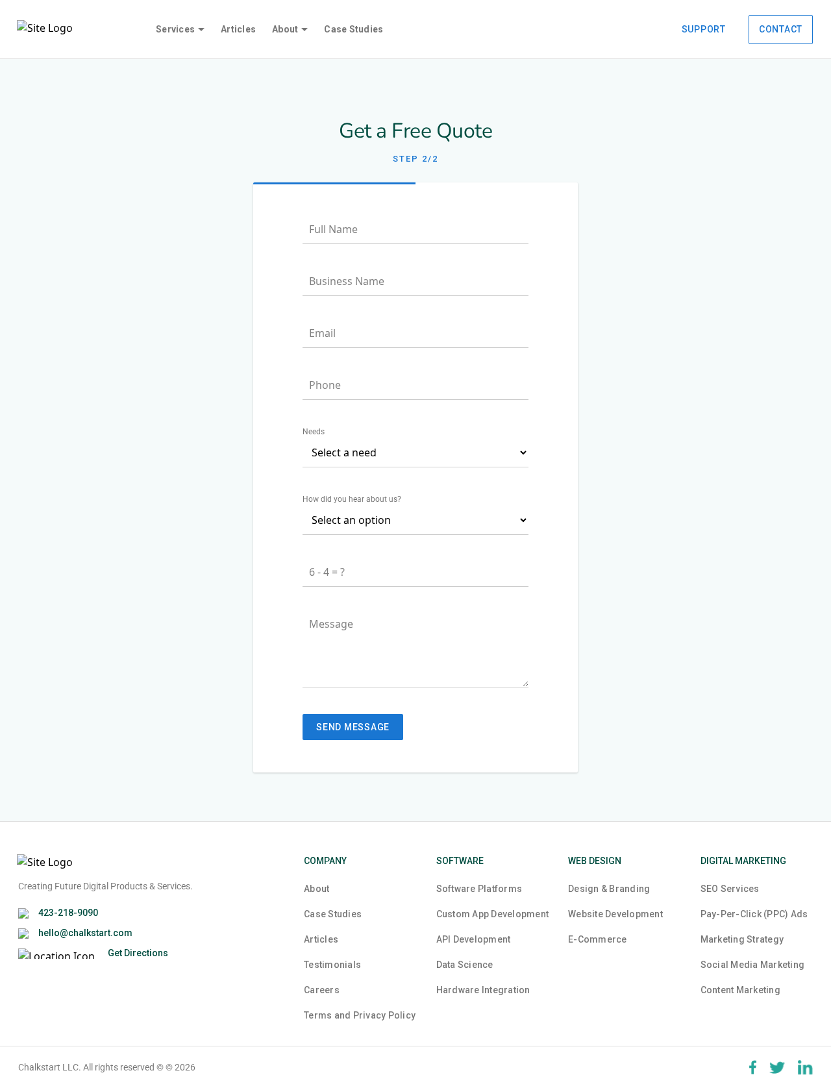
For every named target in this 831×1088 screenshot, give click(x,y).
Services (175, 29)
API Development (473, 939)
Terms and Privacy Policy (360, 1015)
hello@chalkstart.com (85, 933)
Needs (314, 431)
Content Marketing (740, 990)
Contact (780, 29)
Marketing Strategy (742, 939)
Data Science (464, 964)
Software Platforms (479, 889)
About (285, 29)
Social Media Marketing (753, 964)
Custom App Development (492, 914)
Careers (322, 990)
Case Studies (353, 29)
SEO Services (730, 889)
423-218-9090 (68, 913)
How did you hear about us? (352, 499)
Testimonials (332, 964)
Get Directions (138, 953)
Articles (238, 29)
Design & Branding (609, 889)
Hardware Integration (483, 990)
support (704, 29)
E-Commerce (597, 939)
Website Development (615, 914)
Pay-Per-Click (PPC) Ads (754, 914)
